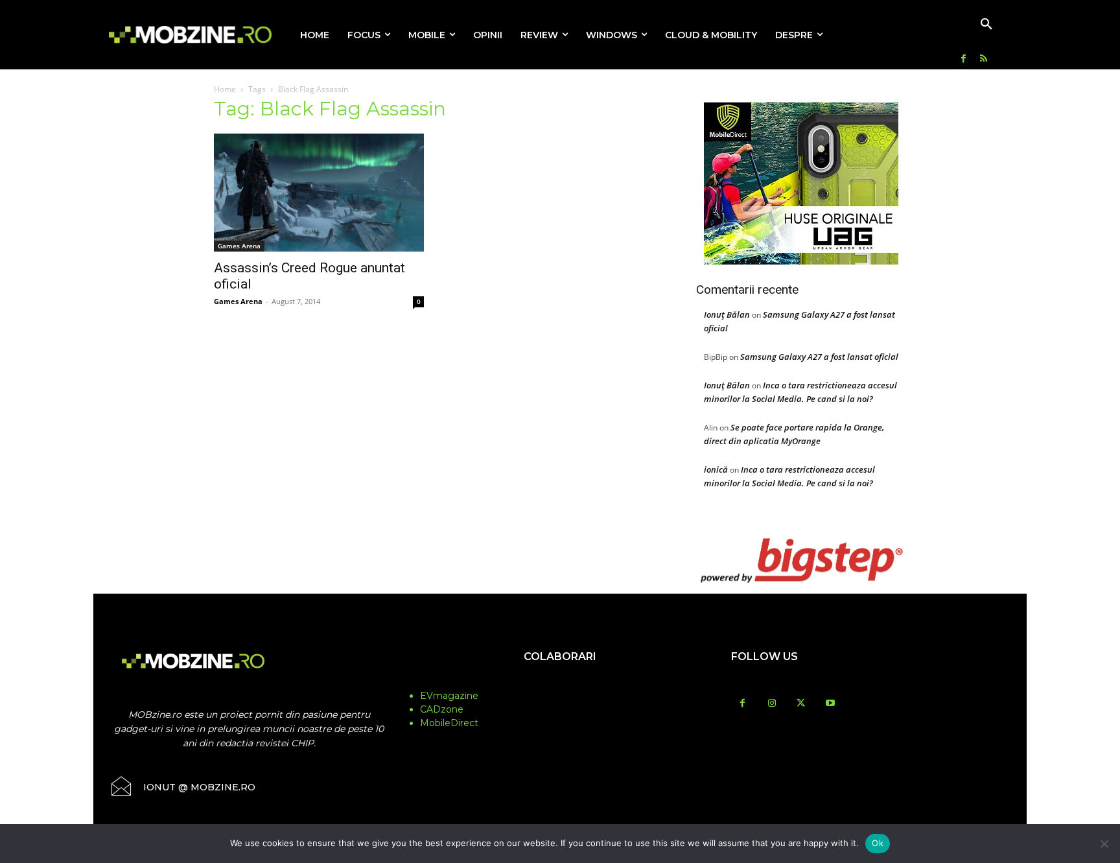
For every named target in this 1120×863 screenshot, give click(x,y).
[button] (986, 24)
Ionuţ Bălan (727, 314)
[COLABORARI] (560, 682)
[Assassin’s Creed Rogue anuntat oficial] (319, 193)
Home (225, 89)
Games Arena (239, 245)
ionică (716, 469)
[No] (1103, 843)
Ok (877, 843)
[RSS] (983, 59)
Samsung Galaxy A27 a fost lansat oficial (819, 356)
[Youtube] (830, 703)
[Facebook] (963, 59)
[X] (800, 703)
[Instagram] (771, 703)
